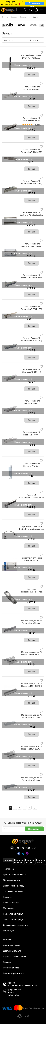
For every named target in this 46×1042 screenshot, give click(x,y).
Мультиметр (9, 908)
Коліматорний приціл (13, 914)
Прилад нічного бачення (14, 874)
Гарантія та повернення (14, 956)
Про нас (7, 962)
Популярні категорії (18, 861)
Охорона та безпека (18, 17)
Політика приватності (13, 973)
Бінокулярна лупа (11, 880)
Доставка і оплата (12, 951)
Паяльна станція (11, 902)
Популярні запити (40, 861)
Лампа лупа (8, 931)
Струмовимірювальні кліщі (15, 925)
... (24, 808)
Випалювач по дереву (13, 886)
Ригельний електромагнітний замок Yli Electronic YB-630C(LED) (31, 497)
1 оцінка (37, 125)
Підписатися (34, 829)
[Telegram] (23, 853)
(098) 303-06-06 (25, 848)
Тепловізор (8, 869)
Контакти (7, 939)
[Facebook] (18, 853)
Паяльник (7, 897)
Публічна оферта (11, 968)
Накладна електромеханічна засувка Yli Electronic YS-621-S (31, 591)
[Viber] (27, 853)
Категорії (8, 860)
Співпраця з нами (11, 945)
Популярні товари (29, 861)
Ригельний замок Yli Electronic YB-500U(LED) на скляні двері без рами (31, 215)
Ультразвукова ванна (13, 891)
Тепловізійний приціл (13, 919)
